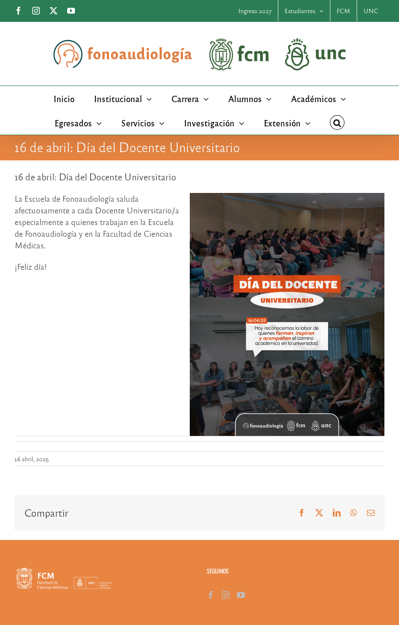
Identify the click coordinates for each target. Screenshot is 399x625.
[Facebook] (211, 595)
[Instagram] (226, 595)
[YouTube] (241, 595)
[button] (337, 122)
